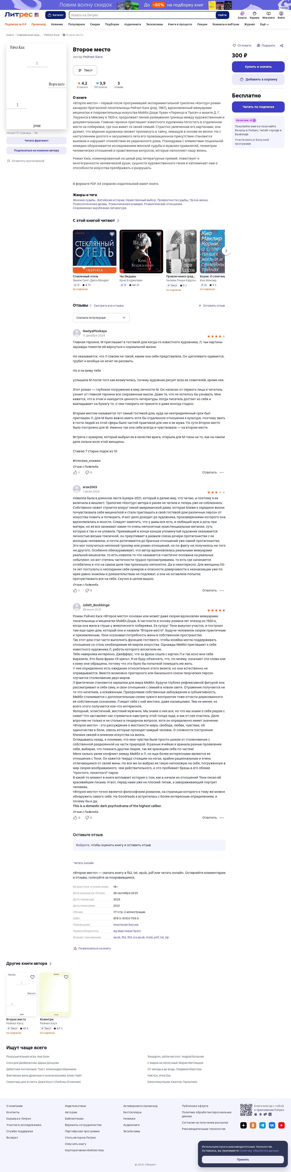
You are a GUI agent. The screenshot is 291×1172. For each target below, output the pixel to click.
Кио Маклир (208, 280)
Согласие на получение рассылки (205, 1122)
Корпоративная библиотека (84, 1150)
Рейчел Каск (14, 1023)
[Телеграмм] (262, 1125)
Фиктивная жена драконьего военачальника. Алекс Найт (44, 1075)
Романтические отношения (163, 204)
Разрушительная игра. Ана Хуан (27, 1056)
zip (167, 937)
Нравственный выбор (141, 200)
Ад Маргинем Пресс (127, 931)
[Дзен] (243, 1125)
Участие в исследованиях (23, 1125)
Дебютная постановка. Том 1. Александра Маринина (41, 1069)
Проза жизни (198, 200)
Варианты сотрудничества (83, 1125)
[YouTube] (281, 1125)
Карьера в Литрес (18, 1118)
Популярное (76, 24)
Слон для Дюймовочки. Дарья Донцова (32, 1063)
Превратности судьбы (172, 200)
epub (116, 937)
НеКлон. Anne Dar (159, 1075)
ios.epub (139, 937)
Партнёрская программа (82, 1131)
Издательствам (75, 1106)
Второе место (16, 1019)
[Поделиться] (282, 45)
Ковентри (46, 1019)
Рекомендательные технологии (203, 1129)
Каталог (58, 15)
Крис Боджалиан (131, 280)
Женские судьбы (84, 200)
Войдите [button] (82, 845)
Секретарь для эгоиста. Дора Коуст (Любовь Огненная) (43, 1082)
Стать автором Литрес (80, 1137)
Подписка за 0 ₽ (15, 24)
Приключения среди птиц (181, 276)
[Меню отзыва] (222, 472)
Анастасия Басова (125, 924)
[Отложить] (112, 234)
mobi (149, 937)
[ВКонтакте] (272, 1125)
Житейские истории (110, 200)
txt (162, 937)
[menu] (101, 317)
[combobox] (142, 15)
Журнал (249, 24)
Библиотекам (74, 1118)
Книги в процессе (180, 24)
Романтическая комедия (126, 204)
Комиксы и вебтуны (226, 24)
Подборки (112, 24)
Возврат (12, 1137)
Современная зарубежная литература (99, 208)
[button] (36, 140)
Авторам (71, 1112)
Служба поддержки (19, 1131)
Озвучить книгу (76, 1144)
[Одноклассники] (253, 1125)
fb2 (124, 937)
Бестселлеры (132, 1112)
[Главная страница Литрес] (22, 15)
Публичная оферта (195, 1106)
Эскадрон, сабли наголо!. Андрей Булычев (175, 1056)
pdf (156, 937)
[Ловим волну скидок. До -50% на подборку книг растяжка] (145, 5)
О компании (14, 1106)
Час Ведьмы (128, 276)
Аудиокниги (132, 24)
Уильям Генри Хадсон (181, 280)
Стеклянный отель (85, 276)
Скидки (95, 24)
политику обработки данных (259, 1150)
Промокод (38, 24)
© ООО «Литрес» (145, 1164)
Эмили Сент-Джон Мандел (91, 280)
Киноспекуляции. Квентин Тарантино (172, 1082)
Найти (222, 15)
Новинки (57, 24)
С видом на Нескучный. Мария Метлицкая (175, 1063)
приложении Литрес (270, 1110)
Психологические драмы (90, 204)
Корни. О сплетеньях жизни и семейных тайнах (215, 276)
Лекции (202, 24)
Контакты (12, 1112)
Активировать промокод (140, 1106)
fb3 (129, 937)
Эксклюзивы (154, 24)
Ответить (209, 472)
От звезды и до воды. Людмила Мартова (174, 1069)
